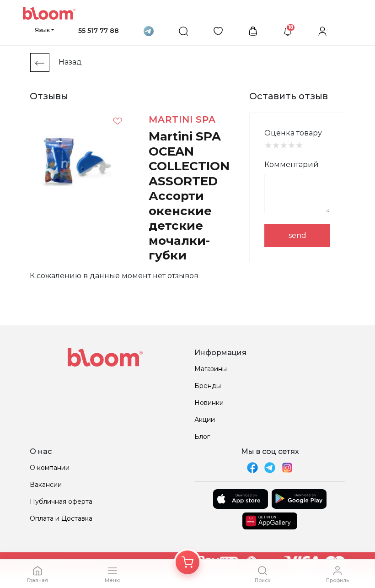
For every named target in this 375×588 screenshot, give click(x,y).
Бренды (207, 386)
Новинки (209, 403)
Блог (202, 436)
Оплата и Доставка (61, 518)
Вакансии (46, 484)
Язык (42, 29)
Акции (204, 419)
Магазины (210, 369)
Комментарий (291, 164)
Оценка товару (293, 133)
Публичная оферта (61, 501)
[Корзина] (187, 562)
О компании (50, 468)
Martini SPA (182, 119)
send (297, 235)
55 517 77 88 (98, 31)
